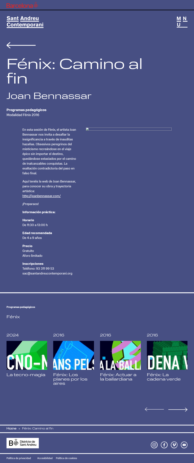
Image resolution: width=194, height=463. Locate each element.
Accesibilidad (45, 458)
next (177, 409)
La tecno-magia (26, 375)
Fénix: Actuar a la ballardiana (118, 377)
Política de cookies (66, 458)
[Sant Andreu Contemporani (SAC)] (25, 22)
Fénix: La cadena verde (164, 377)
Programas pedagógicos (26, 110)
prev (154, 409)
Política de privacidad (19, 458)
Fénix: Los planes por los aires (70, 379)
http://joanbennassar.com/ (41, 196)
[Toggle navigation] (182, 22)
